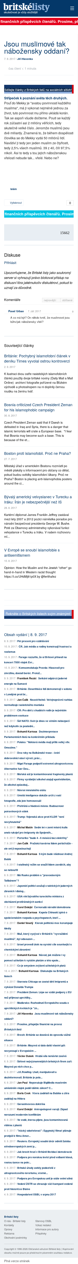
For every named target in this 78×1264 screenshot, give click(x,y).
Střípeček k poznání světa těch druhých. (35, 98)
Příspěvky (40, 1233)
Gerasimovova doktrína (31, 1104)
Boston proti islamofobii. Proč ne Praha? (37, 453)
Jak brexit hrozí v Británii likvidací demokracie (44, 1152)
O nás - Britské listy (15, 1221)
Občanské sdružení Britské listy (44, 1248)
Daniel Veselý (25, 923)
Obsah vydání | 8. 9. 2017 (25, 634)
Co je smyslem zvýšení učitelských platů (41, 965)
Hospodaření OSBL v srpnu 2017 (36, 1194)
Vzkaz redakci (43, 1225)
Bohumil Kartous (27, 731)
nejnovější (50, 300)
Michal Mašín (25, 827)
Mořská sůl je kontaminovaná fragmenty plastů (45, 774)
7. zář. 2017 (34, 311)
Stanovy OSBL (43, 1221)
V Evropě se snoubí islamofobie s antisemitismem (32, 552)
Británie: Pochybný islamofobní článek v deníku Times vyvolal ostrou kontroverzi (37, 358)
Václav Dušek (25, 1056)
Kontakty (9, 1225)
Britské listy (32, 8)
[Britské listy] (39, 89)
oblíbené (67, 300)
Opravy (8, 1229)
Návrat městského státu (31, 790)
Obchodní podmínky (15, 1237)
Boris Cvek (24, 1093)
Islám (13, 189)
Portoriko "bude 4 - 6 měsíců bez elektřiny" (42, 838)
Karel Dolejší (24, 907)
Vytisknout (15, 202)
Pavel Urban (16, 311)
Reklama (9, 1233)
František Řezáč (27, 678)
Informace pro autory (47, 1229)
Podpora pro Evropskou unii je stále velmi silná (45, 1178)
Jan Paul (22, 1082)
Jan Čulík (22, 700)
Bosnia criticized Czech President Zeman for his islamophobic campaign (38, 407)
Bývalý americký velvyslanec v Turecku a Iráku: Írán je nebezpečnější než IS (38, 499)
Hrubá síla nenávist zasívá (51, 1056)
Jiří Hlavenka (25, 59)
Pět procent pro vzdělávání (33, 641)
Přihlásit (10, 262)
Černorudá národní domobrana (52, 907)
